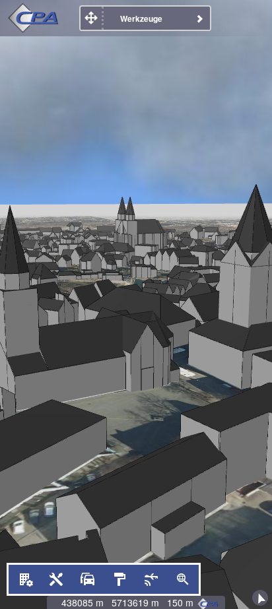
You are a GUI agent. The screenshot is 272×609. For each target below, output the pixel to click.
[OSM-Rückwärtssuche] (183, 579)
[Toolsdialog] (56, 579)
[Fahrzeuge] (88, 579)
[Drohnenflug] (151, 579)
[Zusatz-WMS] (119, 579)
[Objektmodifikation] (24, 579)
